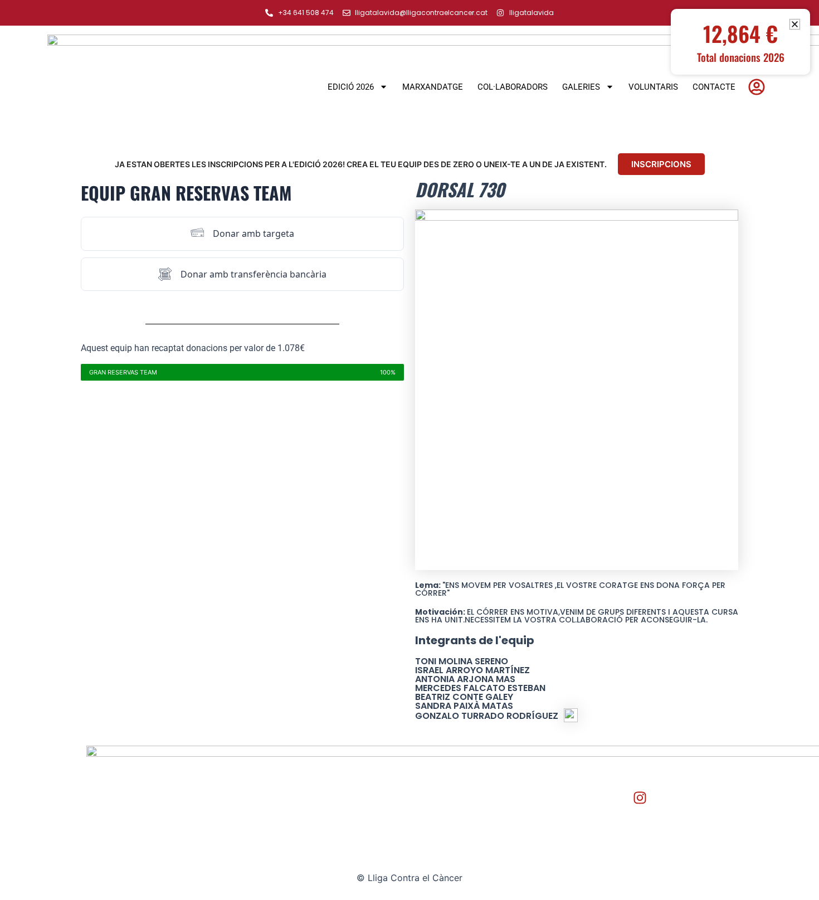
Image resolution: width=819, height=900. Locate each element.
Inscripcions (661, 164)
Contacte (714, 87)
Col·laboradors (512, 87)
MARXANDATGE (432, 87)
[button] (795, 24)
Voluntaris (653, 87)
